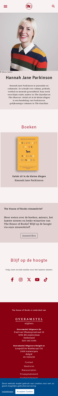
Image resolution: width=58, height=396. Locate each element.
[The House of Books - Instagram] (20, 279)
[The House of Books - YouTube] (37, 279)
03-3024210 (29, 357)
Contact (29, 362)
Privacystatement (29, 374)
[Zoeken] (53, 6)
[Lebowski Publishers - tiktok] (45, 279)
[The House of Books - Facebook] (12, 279)
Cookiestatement (29, 378)
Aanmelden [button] (29, 235)
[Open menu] (5, 6)
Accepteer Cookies (25, 391)
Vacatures (29, 366)
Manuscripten (29, 370)
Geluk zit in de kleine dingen (29, 176)
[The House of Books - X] (29, 279)
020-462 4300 (29, 340)
